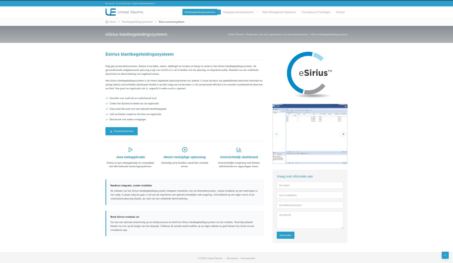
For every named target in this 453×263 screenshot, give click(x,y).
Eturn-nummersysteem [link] (171, 21)
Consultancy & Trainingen (316, 12)
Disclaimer (232, 258)
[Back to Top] (445, 255)
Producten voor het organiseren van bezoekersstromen (277, 34)
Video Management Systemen (279, 12)
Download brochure (123, 131)
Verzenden (286, 235)
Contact (340, 12)
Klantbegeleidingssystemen (200, 12)
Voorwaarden (247, 258)
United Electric (236, 34)
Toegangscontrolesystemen (238, 12)
